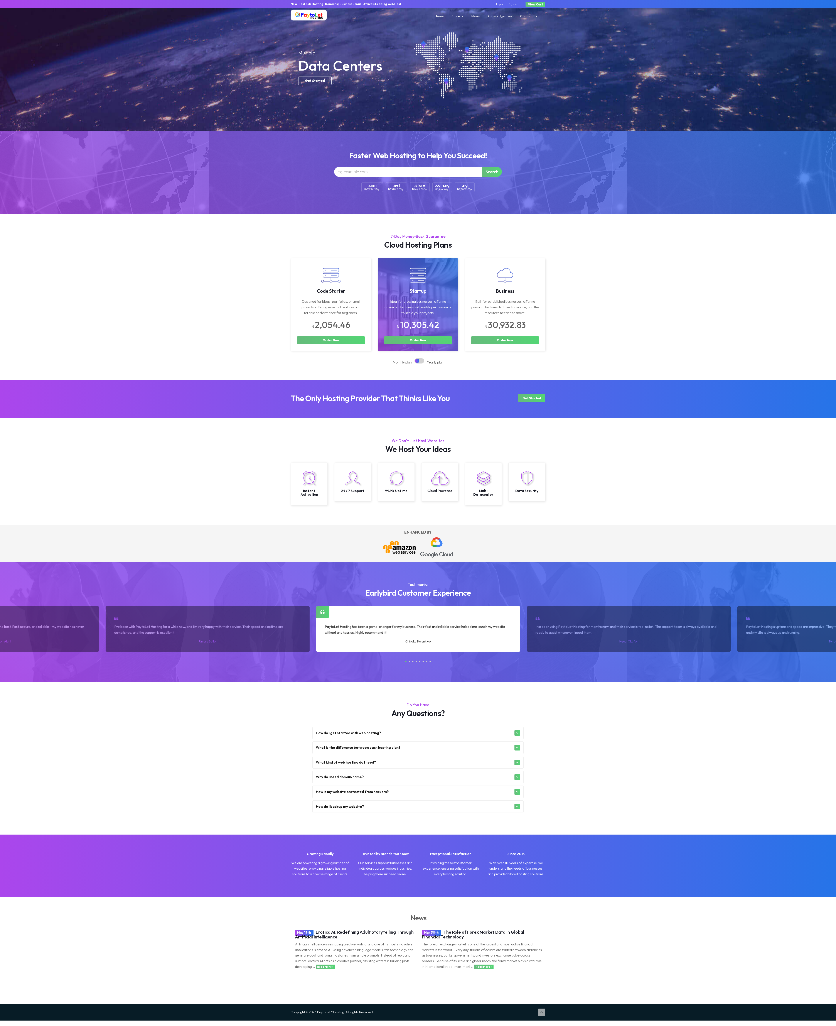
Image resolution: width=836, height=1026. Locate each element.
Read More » (325, 967)
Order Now (331, 340)
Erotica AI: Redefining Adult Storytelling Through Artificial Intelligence (354, 934)
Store (456, 16)
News (475, 16)
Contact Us (528, 16)
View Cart (535, 4)
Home (439, 16)
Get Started (531, 398)
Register (513, 4)
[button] (405, 661)
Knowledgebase (499, 16)
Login (499, 4)
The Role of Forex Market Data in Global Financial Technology (473, 934)
